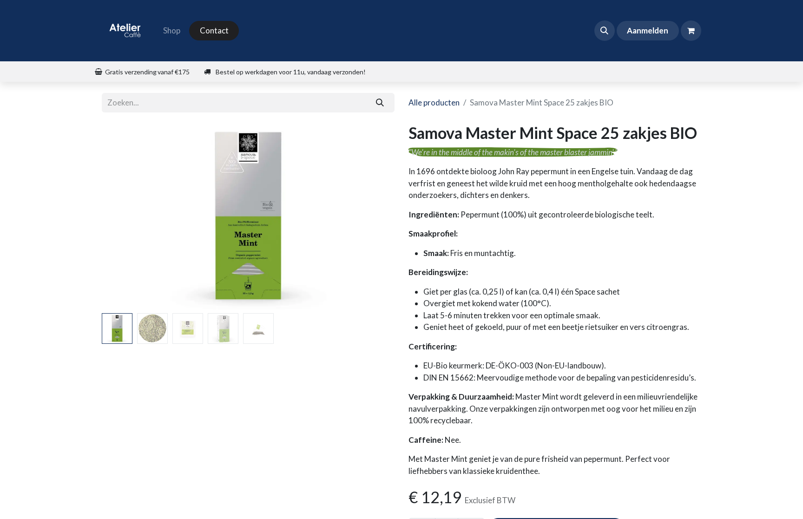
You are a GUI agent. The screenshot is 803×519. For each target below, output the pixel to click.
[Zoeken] (380, 102)
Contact (214, 30)
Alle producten (434, 102)
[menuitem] (171, 30)
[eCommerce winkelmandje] (691, 30)
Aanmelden (647, 30)
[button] (604, 30)
